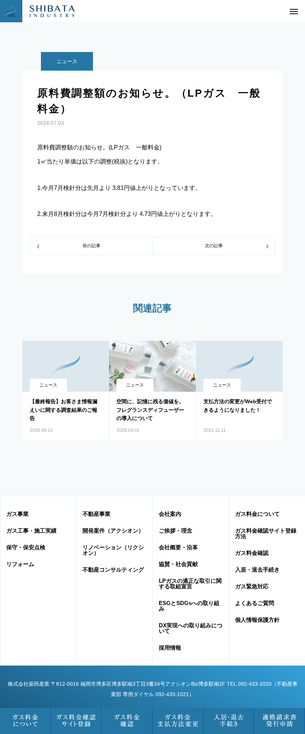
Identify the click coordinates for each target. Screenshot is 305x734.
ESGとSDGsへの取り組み (189, 605)
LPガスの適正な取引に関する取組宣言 (190, 583)
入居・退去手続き (257, 569)
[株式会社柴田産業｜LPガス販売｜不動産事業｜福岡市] (46, 11)
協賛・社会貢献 (178, 564)
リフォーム (20, 564)
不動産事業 (96, 514)
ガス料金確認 (252, 553)
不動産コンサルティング (113, 569)
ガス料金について (257, 514)
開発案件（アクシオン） (113, 530)
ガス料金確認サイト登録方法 (265, 533)
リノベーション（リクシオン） (113, 550)
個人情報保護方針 (257, 620)
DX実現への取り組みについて (190, 628)
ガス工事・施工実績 (31, 530)
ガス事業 (17, 514)
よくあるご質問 (254, 603)
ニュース (67, 61)
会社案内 (170, 514)
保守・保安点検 (25, 547)
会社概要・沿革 (178, 547)
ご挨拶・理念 (175, 530)
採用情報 (170, 647)
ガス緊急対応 (252, 586)
